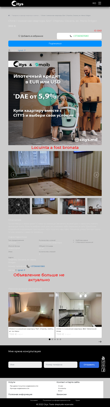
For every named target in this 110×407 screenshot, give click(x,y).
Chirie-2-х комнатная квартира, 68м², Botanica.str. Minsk (76, 330)
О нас (60, 386)
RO (94, 3)
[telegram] (103, 362)
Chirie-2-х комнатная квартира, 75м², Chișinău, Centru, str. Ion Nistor (31, 330)
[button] (96, 174)
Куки (78, 400)
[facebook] (103, 370)
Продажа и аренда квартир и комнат (25, 15)
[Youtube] (103, 358)
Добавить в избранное (32, 36)
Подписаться (55, 43)
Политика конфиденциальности (56, 400)
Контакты (62, 388)
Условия (34, 400)
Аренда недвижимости (19, 388)
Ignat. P (21, 270)
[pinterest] (103, 366)
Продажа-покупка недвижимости (24, 386)
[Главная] (9, 15)
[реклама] (55, 98)
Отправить (89, 364)
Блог (60, 391)
